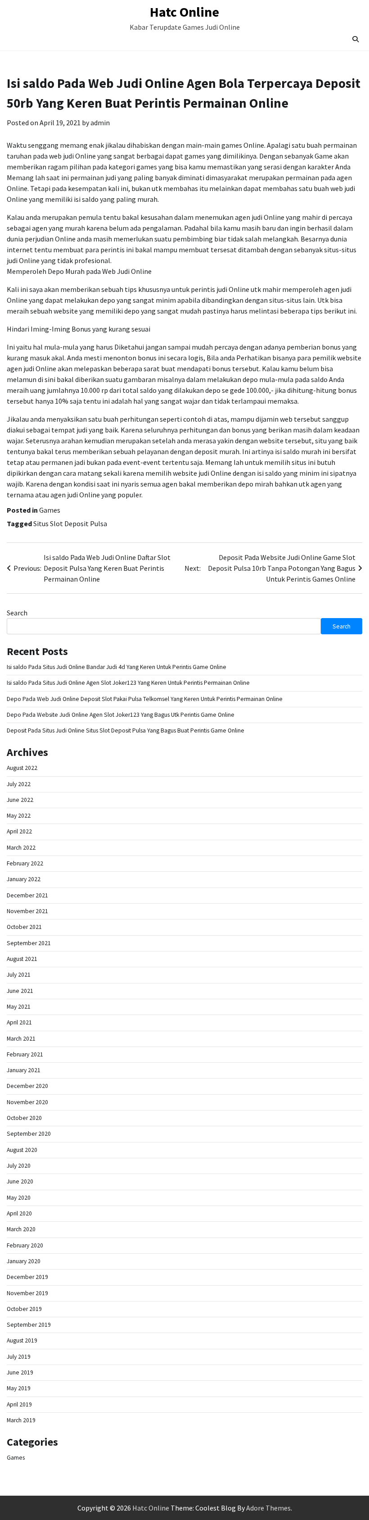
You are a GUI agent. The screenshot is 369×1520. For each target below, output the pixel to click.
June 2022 (20, 800)
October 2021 (24, 927)
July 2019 (19, 1357)
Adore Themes (268, 1507)
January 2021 (23, 1070)
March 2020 (21, 1229)
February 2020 (25, 1245)
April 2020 (19, 1213)
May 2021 (19, 1006)
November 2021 (27, 911)
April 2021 (19, 1022)
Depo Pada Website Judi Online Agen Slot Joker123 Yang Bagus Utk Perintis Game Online (120, 715)
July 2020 (19, 1166)
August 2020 (22, 1150)
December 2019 (27, 1277)
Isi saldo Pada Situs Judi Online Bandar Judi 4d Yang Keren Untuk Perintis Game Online (116, 667)
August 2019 (22, 1340)
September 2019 (29, 1325)
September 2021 (29, 943)
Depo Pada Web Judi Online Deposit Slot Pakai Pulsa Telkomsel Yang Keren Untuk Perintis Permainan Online (145, 699)
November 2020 (27, 1102)
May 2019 (19, 1388)
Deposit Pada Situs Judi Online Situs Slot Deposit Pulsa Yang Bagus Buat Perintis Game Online (125, 730)
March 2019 (21, 1420)
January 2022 (23, 879)
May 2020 (19, 1197)
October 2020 (24, 1118)
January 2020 (23, 1261)
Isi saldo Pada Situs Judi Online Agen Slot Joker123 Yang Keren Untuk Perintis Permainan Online (128, 683)
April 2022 (19, 831)
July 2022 (19, 784)
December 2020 (27, 1086)
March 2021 (21, 1038)
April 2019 (19, 1404)
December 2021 (27, 895)
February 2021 (25, 1054)
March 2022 (21, 847)
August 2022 (22, 768)
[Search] (355, 39)
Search (17, 612)
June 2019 (20, 1372)
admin (100, 122)
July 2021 (19, 974)
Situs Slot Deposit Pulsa (70, 523)
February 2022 (25, 863)
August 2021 (22, 959)
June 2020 (20, 1181)
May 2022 (19, 815)
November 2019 (27, 1293)
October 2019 (24, 1309)
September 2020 (29, 1134)
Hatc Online (184, 11)
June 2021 (20, 991)
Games (49, 509)
